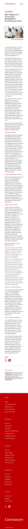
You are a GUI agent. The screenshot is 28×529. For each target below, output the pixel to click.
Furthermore (8, 476)
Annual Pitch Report (10, 438)
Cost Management (9, 433)
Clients (6, 401)
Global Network (9, 406)
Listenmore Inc (9, 373)
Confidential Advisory (10, 436)
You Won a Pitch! (9, 462)
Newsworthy (8, 484)
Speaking (7, 498)
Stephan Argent (8, 372)
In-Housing (8, 428)
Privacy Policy (8, 501)
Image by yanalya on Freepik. (17, 39)
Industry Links (8, 482)
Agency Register (9, 452)
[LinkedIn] (9, 507)
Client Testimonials (9, 409)
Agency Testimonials (10, 411)
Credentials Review (9, 455)
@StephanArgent (9, 379)
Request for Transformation (12, 431)
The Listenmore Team (10, 404)
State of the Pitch (9, 457)
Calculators (7, 479)
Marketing (9, 378)
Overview (7, 423)
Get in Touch (8, 496)
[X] (6, 507)
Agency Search (8, 426)
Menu (21, 4)
